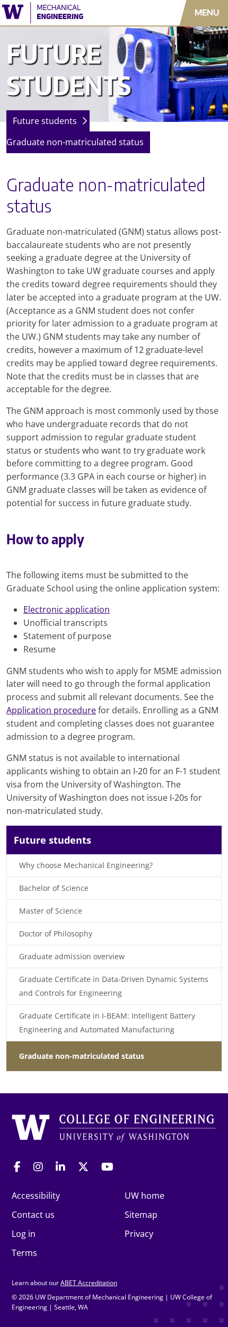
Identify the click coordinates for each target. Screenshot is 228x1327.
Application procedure (51, 710)
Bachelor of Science (54, 888)
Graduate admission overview (72, 956)
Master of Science (50, 911)
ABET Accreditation (88, 1282)
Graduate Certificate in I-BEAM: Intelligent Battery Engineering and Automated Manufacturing (107, 1022)
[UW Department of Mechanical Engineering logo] (66, 12)
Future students (45, 121)
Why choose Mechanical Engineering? (86, 865)
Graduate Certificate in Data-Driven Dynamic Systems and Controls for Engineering (113, 986)
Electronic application (66, 609)
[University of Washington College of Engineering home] (114, 1128)
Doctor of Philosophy (55, 933)
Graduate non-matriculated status (75, 142)
